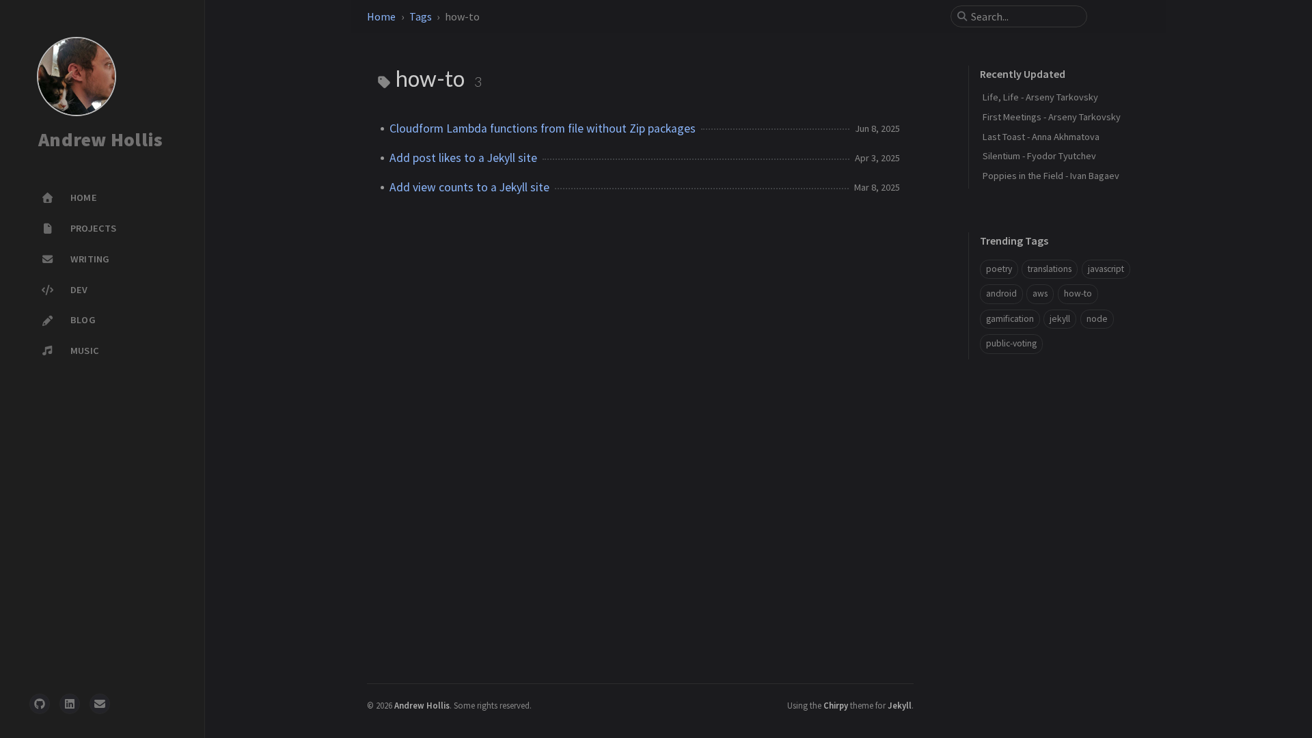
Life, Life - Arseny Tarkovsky (1040, 97)
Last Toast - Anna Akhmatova (1041, 137)
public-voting (1011, 343)
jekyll (1060, 319)
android (1001, 293)
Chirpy (835, 705)
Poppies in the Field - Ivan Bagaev (1051, 175)
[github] (39, 703)
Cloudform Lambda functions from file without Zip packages (543, 128)
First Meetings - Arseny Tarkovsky (1052, 117)
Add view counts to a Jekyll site (469, 187)
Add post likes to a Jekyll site (463, 157)
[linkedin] (69, 703)
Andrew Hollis (100, 140)
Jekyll (900, 705)
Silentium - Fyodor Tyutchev (1039, 156)
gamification (1010, 319)
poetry (999, 269)
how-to (1078, 293)
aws (1040, 293)
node (1097, 319)
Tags (420, 16)
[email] (99, 703)
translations (1049, 269)
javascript (1106, 269)
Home (381, 16)
